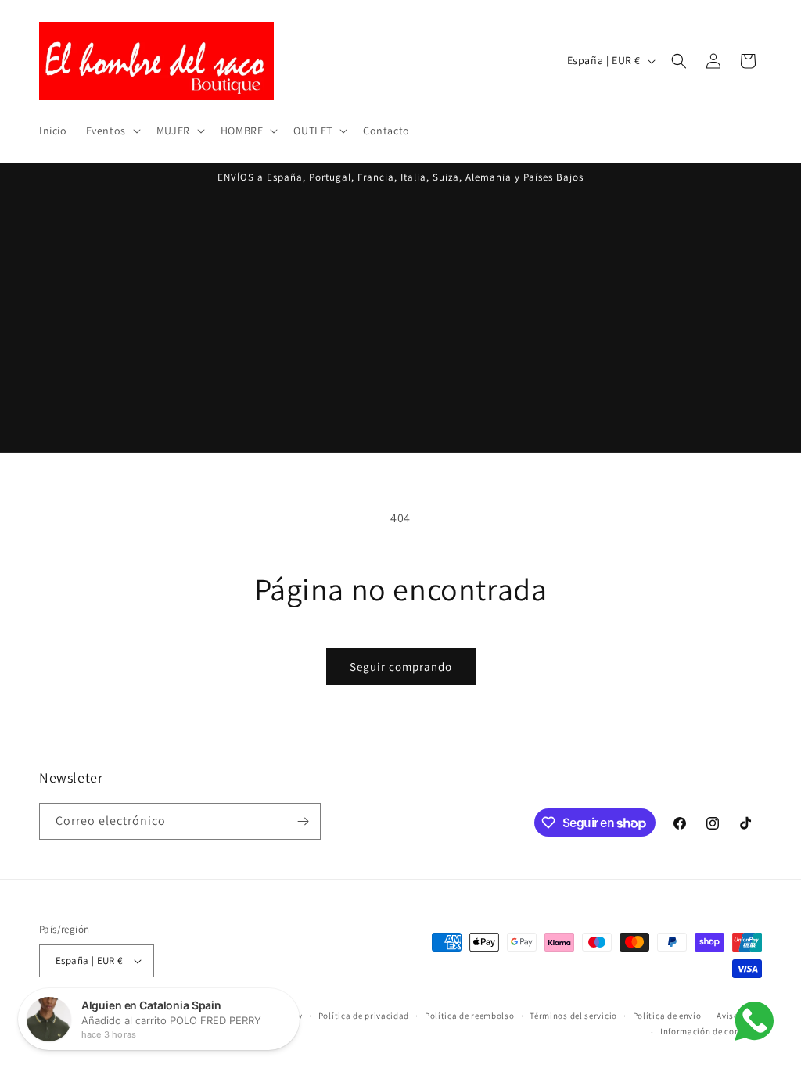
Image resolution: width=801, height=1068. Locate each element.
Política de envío (667, 1015)
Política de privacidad (363, 1015)
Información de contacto (711, 1031)
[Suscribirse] (303, 821)
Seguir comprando (401, 666)
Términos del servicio (573, 1015)
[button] (112, 130)
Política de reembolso (470, 1015)
